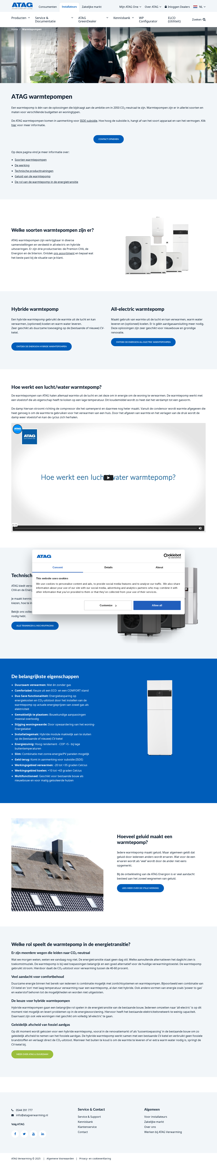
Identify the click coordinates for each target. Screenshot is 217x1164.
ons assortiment (64, 253)
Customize (106, 605)
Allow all (157, 605)
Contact (83, 1132)
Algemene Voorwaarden (60, 1158)
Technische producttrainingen (34, 171)
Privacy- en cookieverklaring (95, 1158)
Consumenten (48, 7)
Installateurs (69, 6)
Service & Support (89, 1117)
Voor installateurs (155, 1117)
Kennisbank (85, 1122)
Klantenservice (87, 1127)
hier (13, 125)
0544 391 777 (24, 1110)
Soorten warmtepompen (31, 160)
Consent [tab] (58, 567)
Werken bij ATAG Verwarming (163, 1132)
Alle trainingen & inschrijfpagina (35, 626)
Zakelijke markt (92, 7)
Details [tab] (108, 567)
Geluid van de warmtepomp (33, 176)
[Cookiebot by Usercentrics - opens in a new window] (166, 556)
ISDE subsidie (88, 121)
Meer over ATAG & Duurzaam (32, 1054)
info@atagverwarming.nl (32, 1115)
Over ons (150, 1127)
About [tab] (159, 567)
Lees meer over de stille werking (140, 888)
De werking (22, 165)
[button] (199, 6)
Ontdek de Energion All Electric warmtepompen (143, 342)
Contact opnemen (108, 139)
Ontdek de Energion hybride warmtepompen (41, 347)
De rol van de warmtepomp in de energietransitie (46, 182)
